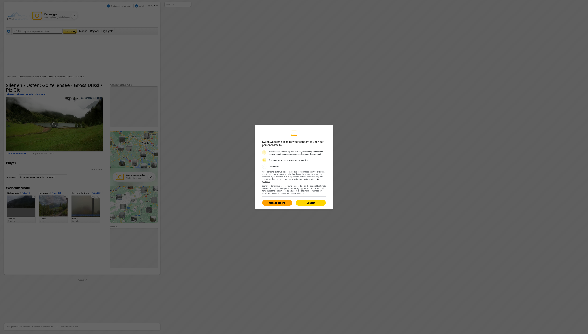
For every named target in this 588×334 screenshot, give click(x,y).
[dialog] (294, 167)
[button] (294, 167)
